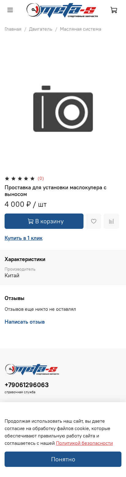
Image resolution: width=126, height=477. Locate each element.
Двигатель (40, 29)
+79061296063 (27, 385)
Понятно (63, 459)
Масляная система (80, 29)
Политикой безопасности (84, 443)
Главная (13, 29)
